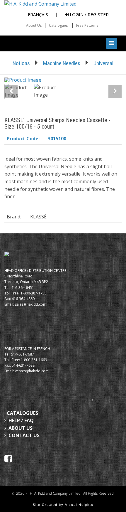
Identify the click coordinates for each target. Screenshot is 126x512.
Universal (103, 63)
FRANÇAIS (38, 14)
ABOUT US (20, 428)
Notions (21, 63)
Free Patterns (87, 25)
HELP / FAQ (21, 420)
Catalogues (58, 25)
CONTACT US (24, 435)
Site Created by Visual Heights (63, 504)
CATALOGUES (22, 413)
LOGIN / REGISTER (89, 14)
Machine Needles (61, 63)
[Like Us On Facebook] (8, 458)
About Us (34, 25)
